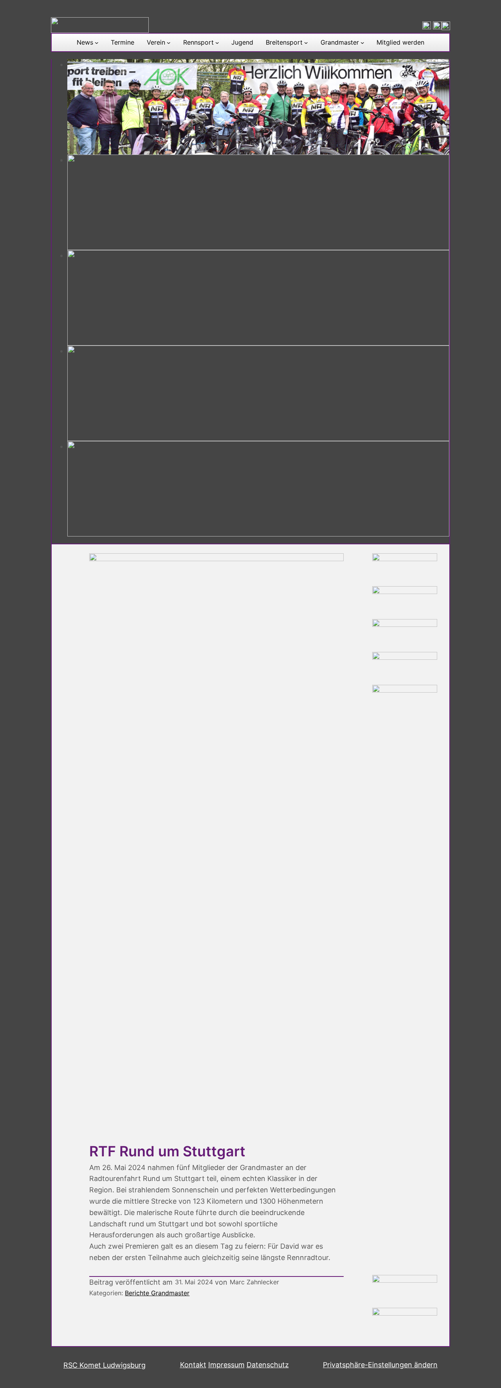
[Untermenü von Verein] (169, 43)
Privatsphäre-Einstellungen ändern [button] (380, 1365)
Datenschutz (268, 1365)
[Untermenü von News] (97, 43)
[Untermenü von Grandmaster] (362, 43)
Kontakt (193, 1365)
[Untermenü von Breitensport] (306, 43)
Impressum (226, 1365)
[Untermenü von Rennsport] (217, 43)
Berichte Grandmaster (157, 1293)
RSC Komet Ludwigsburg (104, 1365)
